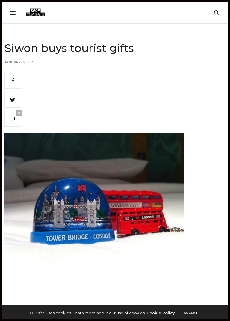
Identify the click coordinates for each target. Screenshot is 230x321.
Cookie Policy (160, 312)
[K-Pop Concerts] (35, 13)
